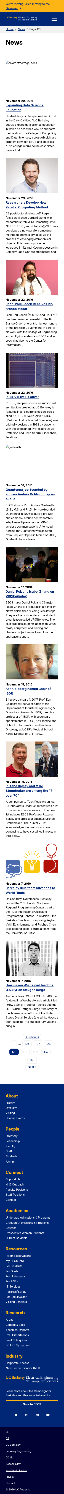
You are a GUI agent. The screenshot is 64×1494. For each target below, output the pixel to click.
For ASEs (12, 1281)
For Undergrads (16, 1276)
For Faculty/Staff (17, 1297)
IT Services (13, 1286)
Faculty (10, 1146)
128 (48, 1044)
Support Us (13, 1179)
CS (7, 1438)
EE (7, 1431)
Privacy (10, 1476)
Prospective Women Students (25, 1233)
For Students (14, 1266)
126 (27, 1044)
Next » (33, 1066)
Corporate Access (17, 1363)
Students (11, 1156)
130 (24, 1052)
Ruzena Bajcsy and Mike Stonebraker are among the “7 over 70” (29, 790)
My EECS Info (15, 1261)
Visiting (10, 1113)
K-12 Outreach (15, 1184)
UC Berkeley (13, 1444)
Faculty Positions (17, 1189)
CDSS (9, 1457)
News (21, 29)
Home (10, 29)
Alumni (10, 1161)
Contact (11, 1199)
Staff (9, 1151)
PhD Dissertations (17, 1335)
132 (46, 1052)
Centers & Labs (15, 1324)
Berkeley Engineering (18, 1451)
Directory (12, 1136)
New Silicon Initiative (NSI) (23, 1368)
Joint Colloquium (16, 1340)
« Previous (33, 1037)
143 (32, 1060)
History (10, 1103)
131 (35, 1052)
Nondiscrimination (16, 1470)
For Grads (12, 1271)
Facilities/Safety (16, 1291)
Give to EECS (32, 1404)
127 (37, 1044)
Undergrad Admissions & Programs (28, 1217)
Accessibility (13, 1463)
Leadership (13, 1141)
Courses (11, 1228)
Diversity (11, 1108)
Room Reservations (18, 1256)
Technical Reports (17, 1330)
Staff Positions (15, 1194)
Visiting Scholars (16, 1302)
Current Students (16, 1238)
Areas (9, 1319)
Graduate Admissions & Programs (27, 1222)
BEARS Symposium (18, 1345)
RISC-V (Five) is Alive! (22, 397)
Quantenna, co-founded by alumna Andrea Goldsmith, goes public (30, 494)
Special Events (15, 1118)
